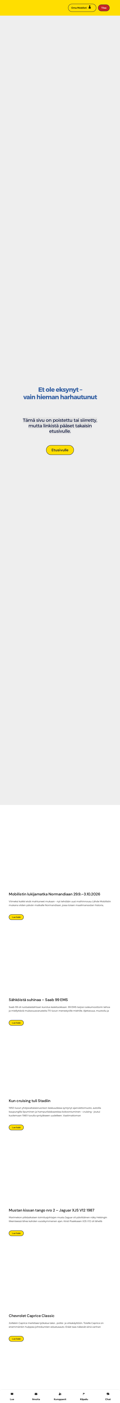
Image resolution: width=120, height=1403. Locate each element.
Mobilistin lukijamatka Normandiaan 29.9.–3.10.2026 (55, 894)
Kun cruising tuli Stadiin (29, 1100)
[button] (36, 1396)
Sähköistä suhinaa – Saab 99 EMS (38, 999)
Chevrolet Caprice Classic (32, 1315)
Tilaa (103, 7)
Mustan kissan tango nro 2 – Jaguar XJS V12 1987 (51, 1210)
